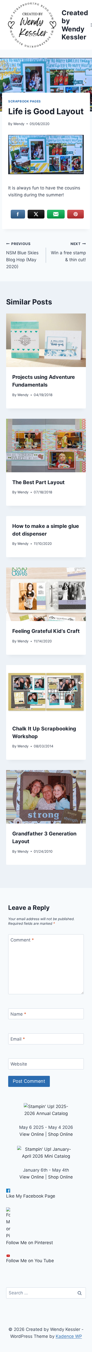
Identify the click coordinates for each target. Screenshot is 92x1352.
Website (18, 1064)
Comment (22, 940)
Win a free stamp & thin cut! (68, 252)
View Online (31, 1134)
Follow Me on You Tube (30, 1260)
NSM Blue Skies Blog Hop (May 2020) (22, 255)
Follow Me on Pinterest (29, 1242)
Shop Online (60, 1134)
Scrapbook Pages (24, 101)
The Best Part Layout (38, 482)
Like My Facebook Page (30, 1196)
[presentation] (46, 340)
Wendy (19, 124)
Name (18, 1014)
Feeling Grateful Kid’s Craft (46, 631)
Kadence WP (69, 1336)
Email (17, 1039)
